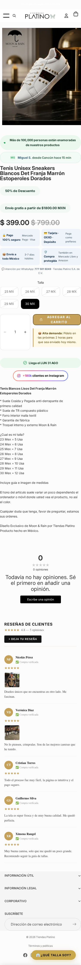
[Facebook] (25, 955)
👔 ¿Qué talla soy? (53, 955)
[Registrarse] (74, 924)
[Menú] (6, 15)
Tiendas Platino (45, 937)
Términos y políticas (40, 945)
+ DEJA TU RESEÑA (23, 639)
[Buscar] (14, 15)
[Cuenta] (66, 15)
